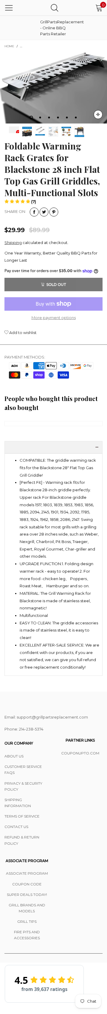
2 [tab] (40, 118)
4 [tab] (58, 118)
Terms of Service (22, 816)
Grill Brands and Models (27, 908)
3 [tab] (49, 118)
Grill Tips (27, 921)
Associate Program (27, 873)
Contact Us (16, 826)
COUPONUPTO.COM (80, 753)
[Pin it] (53, 212)
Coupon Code (27, 884)
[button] (20, 201)
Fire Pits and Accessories (27, 935)
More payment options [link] (54, 317)
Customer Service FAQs (23, 769)
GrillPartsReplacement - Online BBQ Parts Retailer (55, 27)
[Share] (34, 212)
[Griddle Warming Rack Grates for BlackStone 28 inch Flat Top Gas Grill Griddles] (53, 87)
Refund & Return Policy (21, 840)
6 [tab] (76, 118)
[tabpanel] (53, 87)
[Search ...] (54, 7)
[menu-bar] (9, 8)
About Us (13, 756)
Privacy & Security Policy (23, 786)
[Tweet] (44, 212)
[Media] (98, 114)
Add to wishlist (22, 332)
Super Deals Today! (27, 894)
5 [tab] (67, 118)
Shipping (13, 242)
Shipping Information (17, 803)
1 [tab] (31, 118)
